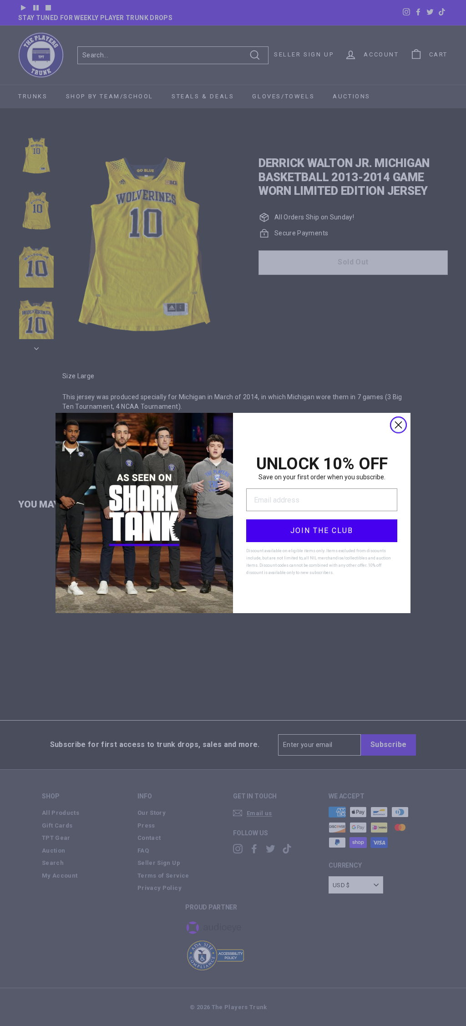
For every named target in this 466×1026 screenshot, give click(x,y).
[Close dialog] (398, 425)
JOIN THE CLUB (321, 530)
